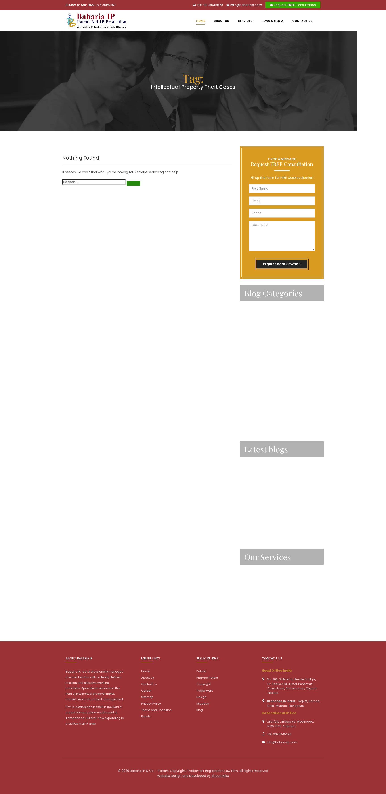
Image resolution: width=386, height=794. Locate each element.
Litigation (252, 619)
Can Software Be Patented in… (269, 516)
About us (221, 21)
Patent (250, 331)
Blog (199, 710)
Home (145, 671)
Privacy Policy (151, 703)
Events (146, 716)
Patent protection (259, 392)
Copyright (252, 583)
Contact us (302, 21)
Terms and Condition (156, 710)
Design (250, 607)
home (200, 21)
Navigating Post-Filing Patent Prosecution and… (279, 465)
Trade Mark (253, 595)
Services (245, 21)
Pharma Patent (207, 678)
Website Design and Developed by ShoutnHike (193, 775)
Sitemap (147, 697)
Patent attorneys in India (265, 343)
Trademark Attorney (261, 416)
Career (146, 690)
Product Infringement (262, 404)
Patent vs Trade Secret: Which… (270, 500)
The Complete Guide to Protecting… (274, 483)
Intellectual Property (261, 307)
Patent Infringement (261, 355)
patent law (253, 368)
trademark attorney (261, 428)
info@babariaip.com (245, 5)
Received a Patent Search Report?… (274, 532)
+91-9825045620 (209, 5)
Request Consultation (294, 5)
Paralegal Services (259, 319)
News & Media (272, 21)
